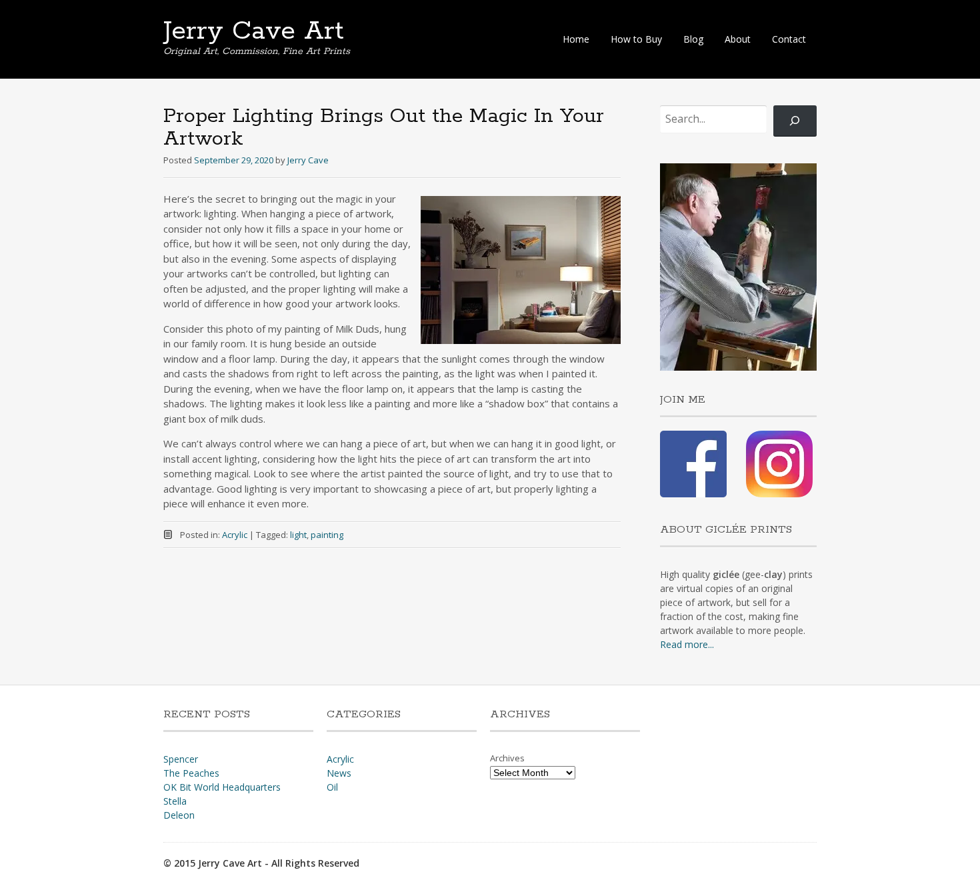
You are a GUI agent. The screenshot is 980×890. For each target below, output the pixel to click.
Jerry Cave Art (253, 31)
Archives (507, 758)
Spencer (180, 759)
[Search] (795, 121)
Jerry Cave (308, 160)
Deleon (179, 815)
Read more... (687, 644)
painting (327, 535)
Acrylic (234, 535)
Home (576, 39)
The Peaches (191, 773)
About (738, 39)
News (339, 773)
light (298, 535)
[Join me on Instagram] (779, 493)
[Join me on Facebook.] (693, 493)
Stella (175, 801)
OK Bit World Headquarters (222, 787)
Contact (789, 39)
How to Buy (636, 39)
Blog (693, 39)
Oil (332, 787)
